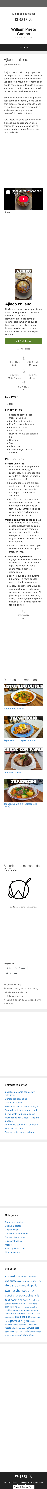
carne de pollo (28, 1285)
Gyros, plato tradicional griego (20, 1114)
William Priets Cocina (23, 31)
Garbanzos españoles (16, 1099)
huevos (7, 1313)
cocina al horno (20, 1300)
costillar (34, 1307)
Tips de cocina (12, 1252)
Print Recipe (25, 341)
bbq (7, 1281)
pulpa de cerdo (32, 1325)
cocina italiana (31, 1304)
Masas (8, 1245)
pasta (15, 1324)
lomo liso (36, 1313)
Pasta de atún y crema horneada (21, 1110)
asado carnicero (28, 1277)
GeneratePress (23, 1485)
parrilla (7, 1321)
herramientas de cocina (29, 1310)
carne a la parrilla (25, 1281)
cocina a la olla (19, 992)
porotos (22, 1324)
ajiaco (10, 988)
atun (35, 1277)
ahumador (11, 1276)
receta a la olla (12, 1328)
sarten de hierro (25, 1331)
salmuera (22, 1328)
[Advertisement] (23, 161)
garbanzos (16, 1310)
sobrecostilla (16, 1335)
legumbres (16, 1313)
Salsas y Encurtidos (15, 1248)
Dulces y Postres (13, 1241)
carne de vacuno (29, 988)
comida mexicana (24, 1307)
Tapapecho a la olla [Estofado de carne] (20, 805)
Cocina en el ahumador (16, 1233)
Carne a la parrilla (14, 1222)
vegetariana (27, 1335)
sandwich (9, 1332)
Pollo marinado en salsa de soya (21, 1106)
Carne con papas (12, 772)
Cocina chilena (14, 984)
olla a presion (23, 1316)
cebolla (7, 992)
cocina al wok (18, 1303)
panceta (33, 1317)
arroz (20, 1276)
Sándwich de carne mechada (19, 1132)
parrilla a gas (19, 1321)
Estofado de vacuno (14, 708)
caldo (16, 988)
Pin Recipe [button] (25, 349)
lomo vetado (9, 1317)
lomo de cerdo (26, 1313)
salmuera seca (32, 1328)
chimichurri (19, 1296)
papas (39, 1317)
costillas (8, 1310)
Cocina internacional (15, 1237)
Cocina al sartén (13, 1226)
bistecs (14, 1281)
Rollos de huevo (15, 996)
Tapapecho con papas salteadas (20, 740)
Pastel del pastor (13, 1102)
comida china (11, 1307)
